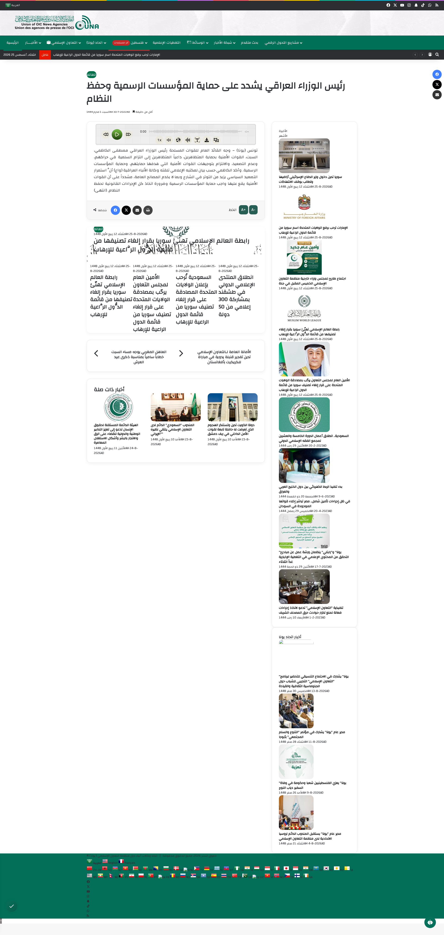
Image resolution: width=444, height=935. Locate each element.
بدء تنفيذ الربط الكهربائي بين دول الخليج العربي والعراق (310, 489)
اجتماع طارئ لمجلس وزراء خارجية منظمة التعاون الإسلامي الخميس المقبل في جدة (312, 281)
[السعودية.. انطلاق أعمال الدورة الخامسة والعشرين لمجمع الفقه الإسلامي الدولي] (304, 431)
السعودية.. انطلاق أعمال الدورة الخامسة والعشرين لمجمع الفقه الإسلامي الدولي (314, 438)
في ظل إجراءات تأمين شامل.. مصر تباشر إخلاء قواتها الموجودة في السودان (314, 503)
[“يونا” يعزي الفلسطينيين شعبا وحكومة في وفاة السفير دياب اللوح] (296, 778)
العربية (15, 5)
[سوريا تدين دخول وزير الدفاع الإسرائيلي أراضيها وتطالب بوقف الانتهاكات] (304, 172)
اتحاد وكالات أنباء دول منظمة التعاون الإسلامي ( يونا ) (123, 856)
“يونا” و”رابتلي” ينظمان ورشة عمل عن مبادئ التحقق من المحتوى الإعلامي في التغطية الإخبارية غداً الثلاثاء (314, 557)
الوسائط (198, 43)
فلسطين (129, 43)
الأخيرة (283, 131)
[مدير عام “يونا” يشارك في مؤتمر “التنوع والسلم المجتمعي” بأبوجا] (296, 727)
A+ (243, 209)
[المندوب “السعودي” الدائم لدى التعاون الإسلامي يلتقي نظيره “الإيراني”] (176, 420)
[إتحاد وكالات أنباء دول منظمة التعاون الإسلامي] (52, 22)
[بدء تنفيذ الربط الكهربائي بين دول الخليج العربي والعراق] (304, 482)
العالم (91, 74)
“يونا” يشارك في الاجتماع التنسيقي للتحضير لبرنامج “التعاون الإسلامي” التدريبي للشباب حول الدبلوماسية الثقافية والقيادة (313, 681)
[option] (222, 23)
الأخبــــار (31, 43)
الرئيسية (13, 43)
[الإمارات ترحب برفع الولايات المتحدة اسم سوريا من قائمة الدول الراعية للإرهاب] (304, 223)
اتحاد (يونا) (94, 43)
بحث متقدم (249, 43)
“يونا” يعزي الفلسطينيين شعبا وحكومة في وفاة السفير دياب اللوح (312, 785)
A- (253, 209)
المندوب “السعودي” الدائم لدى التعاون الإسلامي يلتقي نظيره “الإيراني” (172, 429)
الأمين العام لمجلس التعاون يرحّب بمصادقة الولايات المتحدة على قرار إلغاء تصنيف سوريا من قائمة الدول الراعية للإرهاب (314, 385)
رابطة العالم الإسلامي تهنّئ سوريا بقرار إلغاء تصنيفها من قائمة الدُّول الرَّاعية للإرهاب (172, 245)
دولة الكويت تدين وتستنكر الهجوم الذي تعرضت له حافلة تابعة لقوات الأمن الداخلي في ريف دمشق (231, 429)
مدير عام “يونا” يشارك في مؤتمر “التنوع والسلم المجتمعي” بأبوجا (312, 734)
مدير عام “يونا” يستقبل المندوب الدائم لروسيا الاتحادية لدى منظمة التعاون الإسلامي (310, 836)
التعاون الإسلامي (64, 43)
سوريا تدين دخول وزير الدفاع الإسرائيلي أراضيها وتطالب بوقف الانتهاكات (310, 179)
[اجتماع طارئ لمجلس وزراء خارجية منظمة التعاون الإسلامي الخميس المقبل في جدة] (304, 274)
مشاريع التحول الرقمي (282, 43)
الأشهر (283, 136)
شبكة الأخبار (223, 43)
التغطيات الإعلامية (167, 43)
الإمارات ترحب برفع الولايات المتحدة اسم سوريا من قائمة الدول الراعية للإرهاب (313, 230)
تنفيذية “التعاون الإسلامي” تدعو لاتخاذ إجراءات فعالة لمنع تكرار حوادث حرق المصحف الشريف (311, 610)
